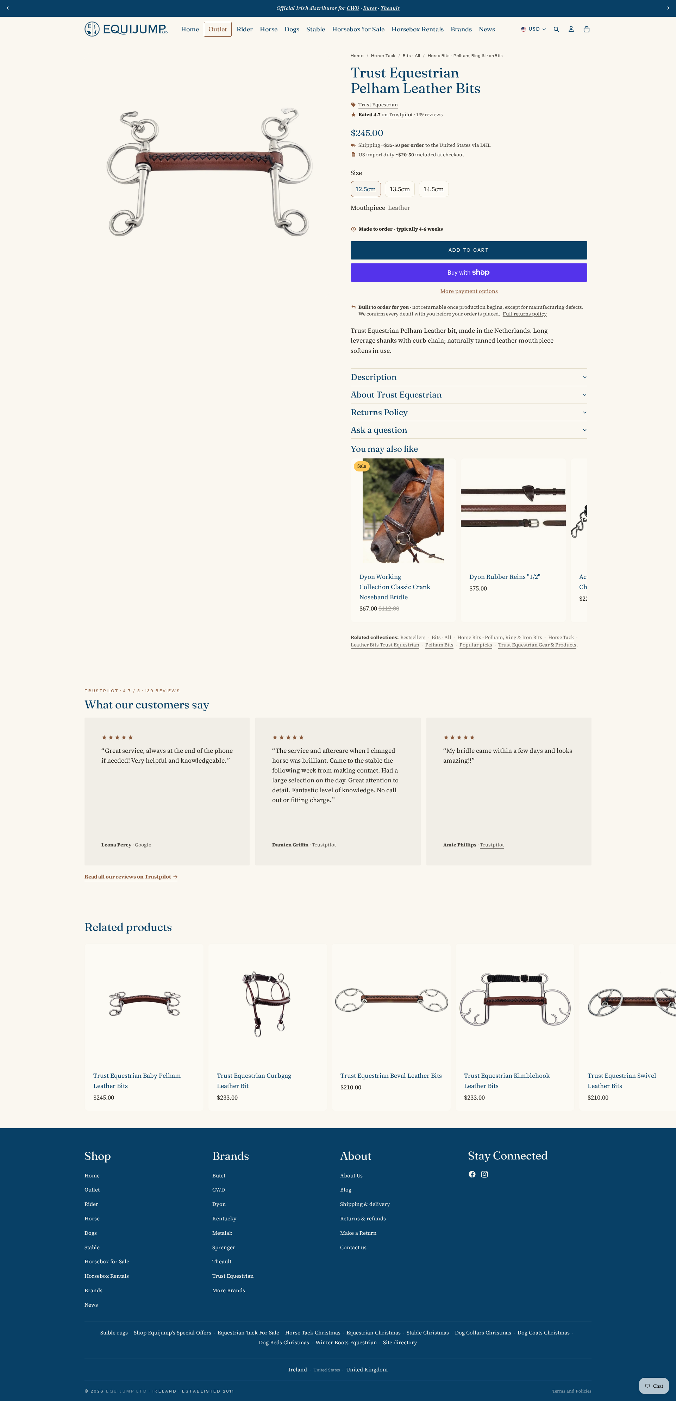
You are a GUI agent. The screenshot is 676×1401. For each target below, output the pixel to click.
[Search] (556, 29)
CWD (218, 1190)
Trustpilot (401, 114)
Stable (92, 1247)
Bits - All (411, 55)
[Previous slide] (7, 8)
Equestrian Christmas (373, 1332)
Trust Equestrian (233, 1276)
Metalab (222, 1233)
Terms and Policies (572, 1391)
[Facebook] (472, 1174)
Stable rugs (114, 1332)
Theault (221, 1261)
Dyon (219, 1204)
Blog (345, 1190)
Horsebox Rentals (106, 1276)
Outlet (92, 1190)
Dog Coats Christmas (544, 1332)
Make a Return (358, 1233)
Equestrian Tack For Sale (248, 1332)
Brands (93, 1290)
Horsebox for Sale (106, 1261)
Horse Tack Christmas (312, 1332)
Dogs (90, 1233)
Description (374, 377)
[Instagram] (484, 1174)
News (91, 1304)
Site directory (400, 1342)
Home (357, 55)
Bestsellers (413, 637)
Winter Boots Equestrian (346, 1342)
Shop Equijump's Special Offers (172, 1332)
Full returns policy (525, 313)
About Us (351, 1175)
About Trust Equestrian (396, 394)
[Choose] (445, 552)
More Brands (228, 1290)
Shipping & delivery (365, 1204)
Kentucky (224, 1218)
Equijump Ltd (127, 1391)
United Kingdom (367, 1370)
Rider (91, 1204)
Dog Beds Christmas (284, 1342)
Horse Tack (383, 55)
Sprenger (223, 1247)
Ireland (297, 1370)
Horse (92, 1218)
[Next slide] (668, 8)
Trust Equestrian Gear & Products (537, 644)
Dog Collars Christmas (483, 1332)
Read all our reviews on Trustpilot (127, 876)
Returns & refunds (363, 1218)
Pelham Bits (439, 644)
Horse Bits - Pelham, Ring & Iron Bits (465, 55)
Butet (218, 1175)
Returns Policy (379, 412)
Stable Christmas (428, 1332)
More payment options (469, 291)
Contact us (353, 1247)
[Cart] (586, 29)
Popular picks (475, 644)
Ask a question (379, 430)
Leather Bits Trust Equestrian (385, 644)
